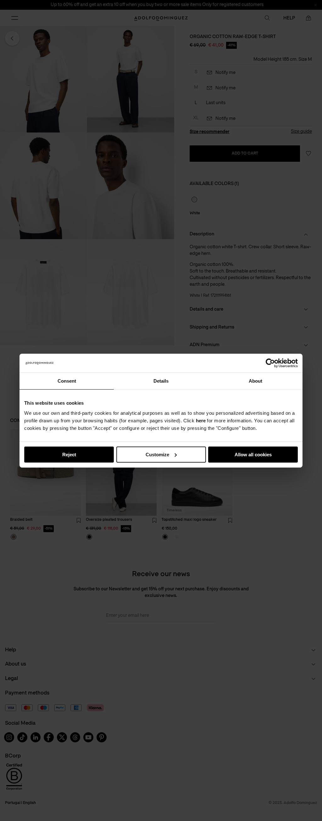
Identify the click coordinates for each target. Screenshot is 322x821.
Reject (69, 454)
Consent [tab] (67, 380)
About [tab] (255, 380)
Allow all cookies (253, 454)
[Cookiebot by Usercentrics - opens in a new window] (270, 363)
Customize (157, 454)
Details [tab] (161, 380)
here (201, 420)
